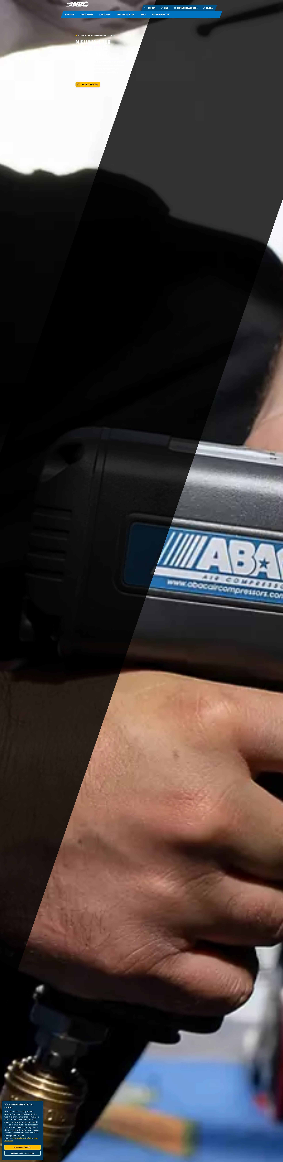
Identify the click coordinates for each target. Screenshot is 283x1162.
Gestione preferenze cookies (22, 1153)
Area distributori (160, 14)
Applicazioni (86, 14)
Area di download (125, 14)
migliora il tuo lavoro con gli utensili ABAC (93, 48)
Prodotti (69, 14)
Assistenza (104, 14)
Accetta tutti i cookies (22, 1147)
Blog (143, 14)
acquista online (90, 84)
